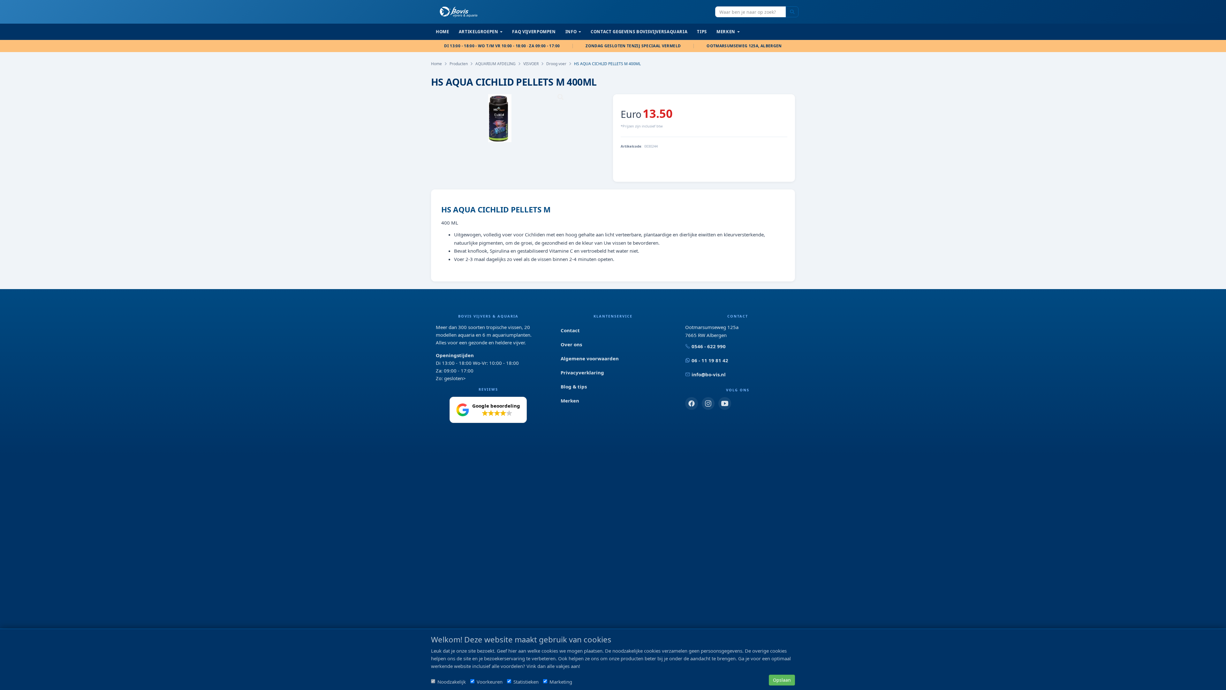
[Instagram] (708, 403)
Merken (570, 400)
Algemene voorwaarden (590, 358)
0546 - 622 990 (709, 346)
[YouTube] (724, 403)
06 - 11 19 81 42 (710, 360)
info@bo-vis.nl (709, 374)
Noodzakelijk (451, 681)
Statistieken (526, 681)
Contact (570, 330)
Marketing (560, 681)
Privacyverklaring (582, 372)
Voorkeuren (490, 681)
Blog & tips (574, 386)
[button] (488, 410)
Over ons (571, 344)
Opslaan (782, 680)
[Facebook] (691, 403)
